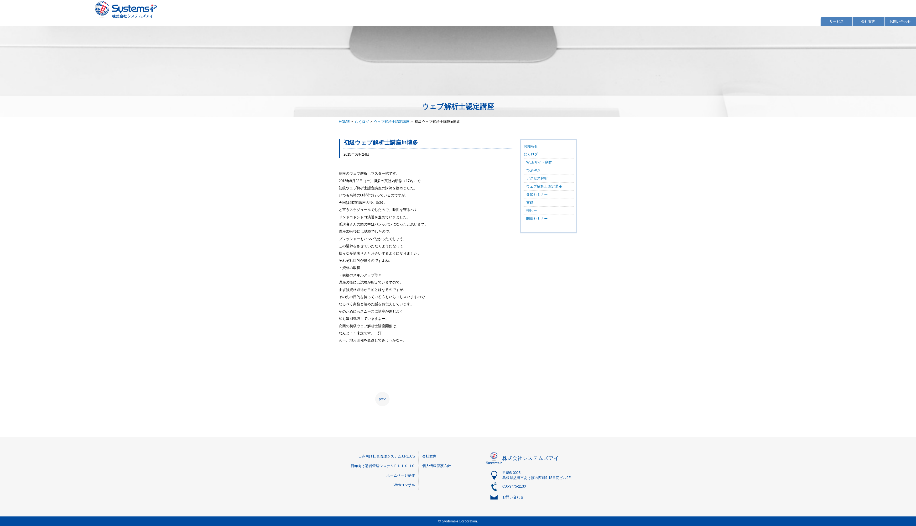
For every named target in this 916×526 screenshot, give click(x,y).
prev (382, 399)
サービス (836, 21)
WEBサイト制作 (539, 162)
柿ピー (531, 210)
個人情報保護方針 (436, 466)
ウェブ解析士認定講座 (544, 186)
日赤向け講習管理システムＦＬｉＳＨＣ (383, 466)
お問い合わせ (900, 21)
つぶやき (533, 170)
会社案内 (868, 21)
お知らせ (531, 146)
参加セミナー (537, 194)
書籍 (529, 202)
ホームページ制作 (400, 475)
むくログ (531, 154)
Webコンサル (404, 485)
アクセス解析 (537, 178)
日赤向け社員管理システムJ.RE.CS (386, 456)
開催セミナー (537, 218)
